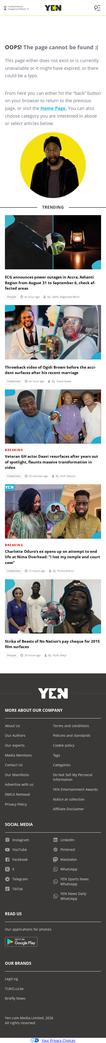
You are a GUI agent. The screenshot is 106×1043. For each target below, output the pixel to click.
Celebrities (13, 381)
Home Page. (53, 108)
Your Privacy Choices (58, 1040)
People (11, 297)
